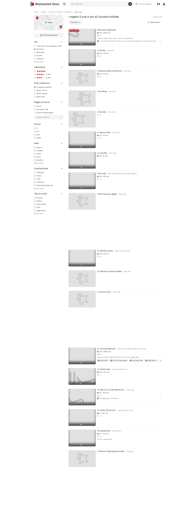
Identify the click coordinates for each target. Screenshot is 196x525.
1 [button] (160, 360)
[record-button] (130, 4)
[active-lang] (158, 4)
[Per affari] (64, 3)
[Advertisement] (115, 230)
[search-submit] (72, 4)
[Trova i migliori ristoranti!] (44, 4)
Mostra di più (39, 62)
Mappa (50, 22)
